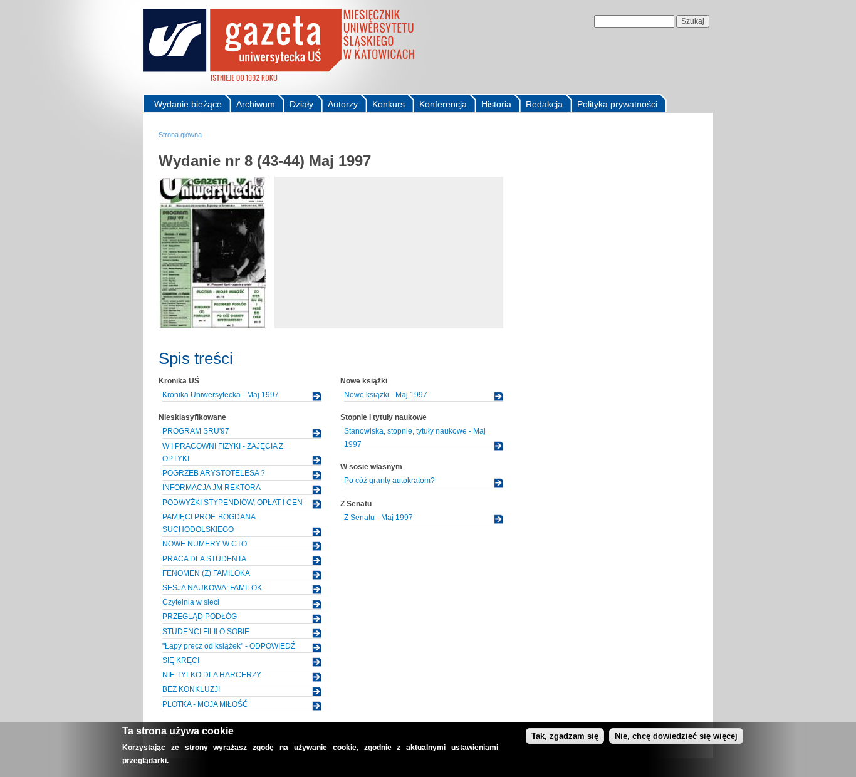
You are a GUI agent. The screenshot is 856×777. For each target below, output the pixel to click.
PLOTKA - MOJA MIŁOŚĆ (205, 704)
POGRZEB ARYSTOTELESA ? (213, 473)
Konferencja (443, 104)
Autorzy (343, 104)
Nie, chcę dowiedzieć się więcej (676, 736)
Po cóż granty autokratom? (389, 480)
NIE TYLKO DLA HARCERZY (211, 674)
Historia (496, 104)
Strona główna (180, 134)
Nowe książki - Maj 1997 (385, 394)
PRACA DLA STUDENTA (204, 559)
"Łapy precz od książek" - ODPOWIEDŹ (228, 646)
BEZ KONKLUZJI (191, 689)
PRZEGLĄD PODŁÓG (199, 616)
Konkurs (388, 104)
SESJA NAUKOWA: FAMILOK (212, 587)
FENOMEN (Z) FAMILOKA (206, 573)
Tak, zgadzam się (564, 736)
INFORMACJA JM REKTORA (211, 487)
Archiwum (255, 104)
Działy (301, 104)
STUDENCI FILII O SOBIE (205, 631)
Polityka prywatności (617, 104)
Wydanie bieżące (188, 104)
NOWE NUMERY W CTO (204, 544)
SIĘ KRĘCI (180, 660)
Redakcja (544, 104)
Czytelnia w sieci (190, 602)
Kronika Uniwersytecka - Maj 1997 (220, 394)
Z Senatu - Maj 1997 (378, 517)
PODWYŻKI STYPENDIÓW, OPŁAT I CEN (232, 502)
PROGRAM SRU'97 (195, 431)
